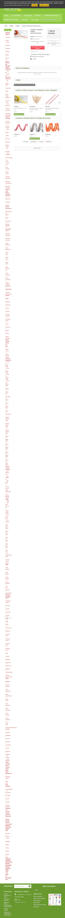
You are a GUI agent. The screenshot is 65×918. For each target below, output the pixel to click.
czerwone (7, 37)
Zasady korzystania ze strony (7, 895)
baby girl (7, 71)
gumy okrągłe (7, 578)
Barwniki (7, 821)
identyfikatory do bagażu (8, 213)
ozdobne (7, 656)
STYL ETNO (6, 874)
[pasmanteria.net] (12, 9)
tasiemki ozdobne (7, 685)
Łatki (6, 784)
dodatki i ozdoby (7, 134)
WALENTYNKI (8, 862)
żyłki (7, 759)
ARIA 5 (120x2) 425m (7, 431)
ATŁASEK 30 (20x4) (7, 398)
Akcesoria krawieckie (8, 77)
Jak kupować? (16, 15)
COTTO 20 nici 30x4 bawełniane (8, 489)
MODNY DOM (7, 829)
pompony (7, 151)
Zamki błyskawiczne (8, 772)
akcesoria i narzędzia (7, 140)
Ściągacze (7, 808)
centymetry (8, 88)
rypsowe (7, 608)
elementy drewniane (7, 187)
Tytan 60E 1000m (7, 526)
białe (7, 42)
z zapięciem (7, 753)
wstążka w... (17, 134)
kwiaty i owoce (7, 172)
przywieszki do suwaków (8, 222)
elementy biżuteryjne (7, 177)
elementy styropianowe (8, 182)
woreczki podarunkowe (8, 293)
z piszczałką (7, 794)
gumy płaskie (7, 573)
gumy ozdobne (7, 568)
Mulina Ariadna (7, 340)
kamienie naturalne (7, 315)
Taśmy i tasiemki (7, 680)
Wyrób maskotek (7, 193)
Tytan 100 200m (6, 545)
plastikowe (7, 199)
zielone (7, 40)
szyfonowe (7, 612)
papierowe (7, 669)
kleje (7, 129)
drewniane (7, 301)
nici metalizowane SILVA (8, 555)
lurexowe (7, 738)
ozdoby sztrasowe (7, 337)
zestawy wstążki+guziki (8, 676)
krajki (6, 653)
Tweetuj (26, 141)
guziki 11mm (6, 253)
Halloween (7, 659)
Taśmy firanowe (7, 766)
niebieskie (7, 45)
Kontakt (38, 15)
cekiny (6, 324)
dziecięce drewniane (7, 239)
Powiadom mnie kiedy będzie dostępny (40, 54)
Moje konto (38, 894)
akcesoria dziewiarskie (8, 114)
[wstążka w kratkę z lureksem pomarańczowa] (52, 127)
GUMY (7, 564)
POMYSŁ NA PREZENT (7, 64)
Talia (7, 501)
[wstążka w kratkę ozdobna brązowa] (37, 127)
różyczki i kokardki (7, 800)
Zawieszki (7, 195)
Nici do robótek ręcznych (7, 468)
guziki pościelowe (8, 278)
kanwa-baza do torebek (7, 355)
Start (6, 15)
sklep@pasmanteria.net (20, 902)
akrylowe (7, 311)
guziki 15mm (6, 258)
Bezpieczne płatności (11, 20)
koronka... (47, 106)
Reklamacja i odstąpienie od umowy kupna (7, 914)
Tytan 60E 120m (6, 533)
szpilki (6, 91)
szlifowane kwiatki (7, 320)
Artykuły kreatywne (7, 117)
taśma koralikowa (7, 718)
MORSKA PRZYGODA (8, 826)
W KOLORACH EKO (8, 878)
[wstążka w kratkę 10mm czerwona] (21, 127)
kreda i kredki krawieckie (7, 96)
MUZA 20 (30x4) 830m (6, 447)
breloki (6, 217)
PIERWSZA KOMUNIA (8, 859)
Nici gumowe (7, 521)
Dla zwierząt (7, 810)
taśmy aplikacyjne (8, 690)
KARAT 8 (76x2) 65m (7, 391)
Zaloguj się (35, 20)
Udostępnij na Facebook (38, 56)
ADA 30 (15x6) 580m (7, 383)
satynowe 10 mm (7, 639)
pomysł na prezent (7, 59)
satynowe (7, 732)
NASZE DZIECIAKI (8, 68)
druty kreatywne (7, 153)
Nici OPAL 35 (7, 482)
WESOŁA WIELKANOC (8, 864)
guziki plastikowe (7, 248)
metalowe (7, 202)
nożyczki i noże (7, 101)
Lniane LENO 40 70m (7, 512)
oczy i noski (7, 163)
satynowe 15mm (7, 644)
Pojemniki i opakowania (8, 287)
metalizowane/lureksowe (8, 727)
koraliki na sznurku (7, 332)
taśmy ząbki (6, 723)
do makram (7, 756)
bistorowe (7, 741)
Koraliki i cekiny (7, 297)
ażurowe (7, 615)
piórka (6, 161)
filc (7, 148)
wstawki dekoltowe (7, 806)
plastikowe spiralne (7, 777)
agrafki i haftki (7, 84)
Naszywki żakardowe (8, 595)
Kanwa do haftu (7, 344)
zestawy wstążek (7, 127)
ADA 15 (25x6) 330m (7, 377)
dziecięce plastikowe (7, 234)
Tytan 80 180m (6, 539)
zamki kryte (6, 782)
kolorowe (7, 51)
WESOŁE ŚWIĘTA (7, 33)
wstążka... (16, 106)
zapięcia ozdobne (7, 283)
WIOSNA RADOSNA (8, 867)
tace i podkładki (7, 840)
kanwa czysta (7, 350)
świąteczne (8, 662)
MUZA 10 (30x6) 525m (6, 439)
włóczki (7, 494)
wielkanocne (8, 665)
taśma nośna (6, 699)
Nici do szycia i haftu (7, 498)
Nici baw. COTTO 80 (7, 505)
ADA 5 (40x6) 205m (7, 364)
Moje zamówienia (38, 896)
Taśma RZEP (7, 769)
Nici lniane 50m (7, 517)
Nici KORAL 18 (7, 477)
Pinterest (49, 141)
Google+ (42, 141)
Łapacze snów (7, 190)
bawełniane (8, 735)
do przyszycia (7, 791)
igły (7, 80)
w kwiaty (6, 623)
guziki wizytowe (7, 274)
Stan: (31, 38)
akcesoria (7, 327)
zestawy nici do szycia (7, 561)
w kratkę (6, 617)
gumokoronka (8, 593)
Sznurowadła (8, 824)
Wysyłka (25, 20)
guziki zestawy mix (7, 268)
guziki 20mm (6, 263)
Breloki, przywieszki (8, 207)
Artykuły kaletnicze (7, 813)
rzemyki (7, 748)
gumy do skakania (7, 588)
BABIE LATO (7, 870)
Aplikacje (7, 786)
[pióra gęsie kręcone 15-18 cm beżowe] (37, 99)
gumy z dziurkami (7, 582)
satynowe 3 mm (7, 635)
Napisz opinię (37, 148)
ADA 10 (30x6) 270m (7, 371)
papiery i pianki (7, 146)
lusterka (7, 851)
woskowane (8, 745)
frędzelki (7, 205)
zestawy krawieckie (7, 109)
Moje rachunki (37, 900)
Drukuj (34, 59)
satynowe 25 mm (7, 649)
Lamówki (7, 764)
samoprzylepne (8, 157)
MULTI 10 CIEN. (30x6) (6, 462)
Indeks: (32, 36)
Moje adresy (37, 902)
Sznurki (7, 729)
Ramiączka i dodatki (8, 818)
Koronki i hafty (7, 761)
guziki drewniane (7, 244)
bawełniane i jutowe (8, 601)
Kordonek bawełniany (8, 359)
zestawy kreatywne (7, 122)
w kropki (6, 620)
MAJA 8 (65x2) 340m (7, 425)
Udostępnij (33, 141)
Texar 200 (6, 551)
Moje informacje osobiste (40, 904)
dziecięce (7, 605)
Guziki (7, 230)
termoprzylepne (8, 789)
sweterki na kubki (7, 856)
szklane (7, 308)
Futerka (7, 822)
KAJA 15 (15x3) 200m (6, 405)
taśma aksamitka (7, 709)
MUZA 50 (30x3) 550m (6, 454)
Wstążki (7, 597)
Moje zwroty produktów (39, 898)
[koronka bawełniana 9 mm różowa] (52, 99)
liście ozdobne (7, 168)
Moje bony (36, 906)
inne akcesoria (7, 104)
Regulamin (27, 15)
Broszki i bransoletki (8, 227)
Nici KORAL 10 (7, 473)
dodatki (7, 54)
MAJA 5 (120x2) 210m (7, 419)
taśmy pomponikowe (8, 695)
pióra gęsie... (33, 106)
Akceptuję (34, 5)
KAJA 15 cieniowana (8, 412)
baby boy (7, 74)
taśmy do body (7, 714)
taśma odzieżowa (7, 704)
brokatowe (7, 48)
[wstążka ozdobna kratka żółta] (21, 99)
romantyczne (8, 627)
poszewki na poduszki (7, 835)
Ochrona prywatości (51, 15)
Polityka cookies (44, 5)
